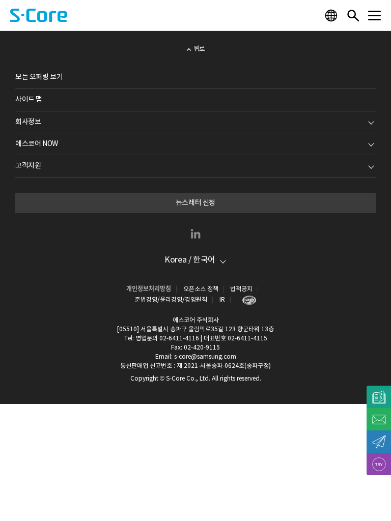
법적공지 (241, 289)
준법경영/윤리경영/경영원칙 (171, 300)
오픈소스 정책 (200, 289)
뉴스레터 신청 (195, 203)
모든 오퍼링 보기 (39, 77)
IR (222, 300)
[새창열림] (246, 300)
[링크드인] (195, 233)
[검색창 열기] (352, 15)
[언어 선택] (332, 15)
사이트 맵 (28, 100)
